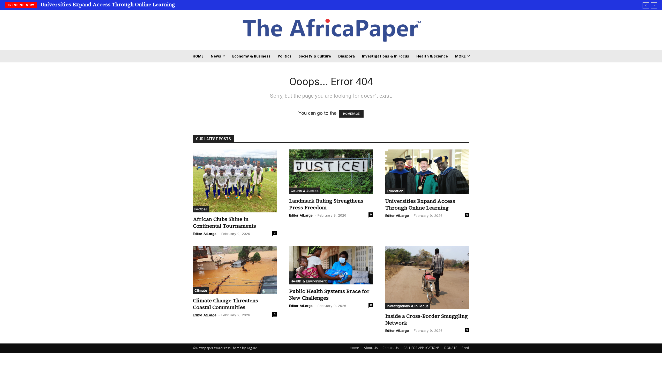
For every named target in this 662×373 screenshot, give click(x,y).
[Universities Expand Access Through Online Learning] (427, 171)
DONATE (450, 348)
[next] (654, 5)
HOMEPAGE (351, 114)
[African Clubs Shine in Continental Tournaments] (235, 180)
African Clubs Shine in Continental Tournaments (224, 222)
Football (200, 209)
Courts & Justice (305, 191)
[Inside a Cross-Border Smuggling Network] (427, 277)
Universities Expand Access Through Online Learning (108, 4)
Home (354, 348)
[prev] (646, 5)
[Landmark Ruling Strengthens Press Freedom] (331, 171)
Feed (465, 348)
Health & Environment (309, 281)
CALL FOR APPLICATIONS (421, 348)
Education (395, 191)
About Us (371, 348)
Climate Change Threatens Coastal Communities (225, 304)
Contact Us (390, 348)
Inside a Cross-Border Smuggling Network (426, 319)
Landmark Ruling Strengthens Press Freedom (326, 204)
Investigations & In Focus (408, 306)
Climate (200, 290)
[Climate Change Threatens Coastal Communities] (235, 269)
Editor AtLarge (205, 234)
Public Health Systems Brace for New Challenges (329, 295)
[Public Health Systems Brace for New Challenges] (331, 265)
